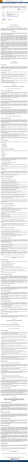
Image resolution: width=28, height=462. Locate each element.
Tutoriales (15, 457)
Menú (23, 2)
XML (11, 19)
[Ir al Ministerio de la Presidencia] (1, 1)
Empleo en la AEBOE (19, 457)
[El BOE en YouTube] (17, 459)
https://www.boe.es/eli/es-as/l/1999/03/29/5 (12, 16)
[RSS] (10, 459)
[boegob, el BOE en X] (12, 459)
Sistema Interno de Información (10, 457)
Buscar (6, 3)
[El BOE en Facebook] (14, 459)
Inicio (4, 3)
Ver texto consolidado (22, 9)
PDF (4, 19)
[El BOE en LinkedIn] (15, 459)
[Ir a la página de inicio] (14, 1)
